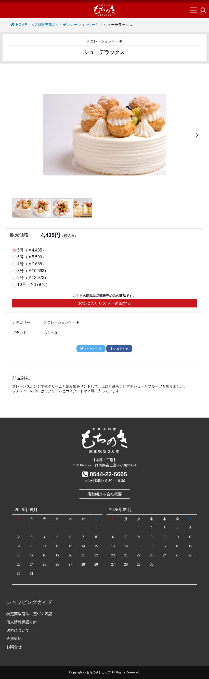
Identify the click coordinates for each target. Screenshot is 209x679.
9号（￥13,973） (32, 278)
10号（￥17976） (33, 285)
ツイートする (92, 348)
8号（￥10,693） (32, 271)
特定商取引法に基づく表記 (29, 614)
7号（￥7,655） (31, 264)
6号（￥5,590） (31, 257)
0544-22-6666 (108, 474)
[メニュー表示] (193, 10)
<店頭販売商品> (45, 25)
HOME (21, 25)
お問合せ (14, 647)
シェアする (120, 348)
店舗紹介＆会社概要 (104, 494)
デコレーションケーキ (81, 25)
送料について (17, 630)
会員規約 (14, 638)
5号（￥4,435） (31, 250)
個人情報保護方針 (21, 622)
